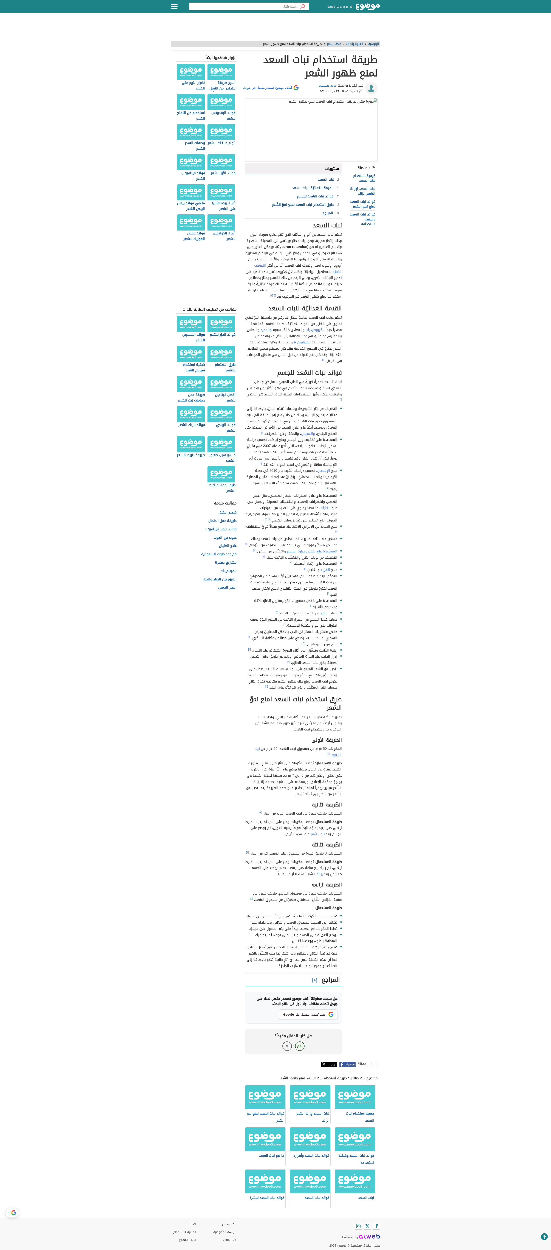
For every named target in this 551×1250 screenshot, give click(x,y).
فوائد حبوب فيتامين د (221, 529)
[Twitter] (367, 1226)
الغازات (325, 507)
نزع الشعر (318, 834)
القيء (325, 569)
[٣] (266, 686)
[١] (275, 295)
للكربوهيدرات (315, 329)
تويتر (333, 1064)
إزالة (319, 874)
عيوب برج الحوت (225, 538)
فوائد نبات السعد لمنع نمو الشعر (362, 204)
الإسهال (323, 470)
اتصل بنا (191, 1224)
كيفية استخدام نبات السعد (364, 178)
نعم (300, 1046)
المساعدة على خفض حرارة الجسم (312, 551)
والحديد (266, 329)
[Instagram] (358, 1226)
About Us (229, 1240)
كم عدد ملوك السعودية (219, 554)
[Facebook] (376, 1226)
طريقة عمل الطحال (222, 521)
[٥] (260, 812)
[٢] (271, 295)
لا (287, 1046)
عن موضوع (229, 1224)
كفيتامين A (302, 342)
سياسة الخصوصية (224, 1232)
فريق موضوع (187, 1240)
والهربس (308, 433)
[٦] (247, 852)
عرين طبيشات (327, 86)
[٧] (251, 898)
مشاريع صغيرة (226, 563)
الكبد (324, 613)
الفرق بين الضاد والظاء (220, 579)
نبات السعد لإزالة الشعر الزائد (362, 191)
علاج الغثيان (228, 546)
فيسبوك (350, 1064)
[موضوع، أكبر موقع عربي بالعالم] (368, 6)
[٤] (328, 754)
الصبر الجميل (227, 587)
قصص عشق (227, 512)
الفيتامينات (229, 571)
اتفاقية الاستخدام (184, 1232)
